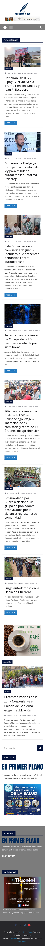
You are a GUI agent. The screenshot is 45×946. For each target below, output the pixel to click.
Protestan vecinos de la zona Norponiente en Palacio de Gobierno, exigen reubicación (21, 703)
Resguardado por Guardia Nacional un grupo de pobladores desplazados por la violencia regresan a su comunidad (20, 507)
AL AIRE (7, 691)
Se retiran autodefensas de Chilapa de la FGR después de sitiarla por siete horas (21, 341)
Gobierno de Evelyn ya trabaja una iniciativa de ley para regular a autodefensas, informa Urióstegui (21, 171)
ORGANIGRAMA (8, 856)
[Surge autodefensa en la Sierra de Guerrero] (22, 567)
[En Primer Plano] (5, 27)
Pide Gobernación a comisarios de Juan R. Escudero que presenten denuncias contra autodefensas (22, 254)
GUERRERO (9, 68)
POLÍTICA (8, 154)
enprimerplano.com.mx (28, 73)
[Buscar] (40, 748)
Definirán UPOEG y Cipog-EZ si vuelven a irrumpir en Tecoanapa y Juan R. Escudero (22, 84)
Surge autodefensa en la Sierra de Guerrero (21, 590)
